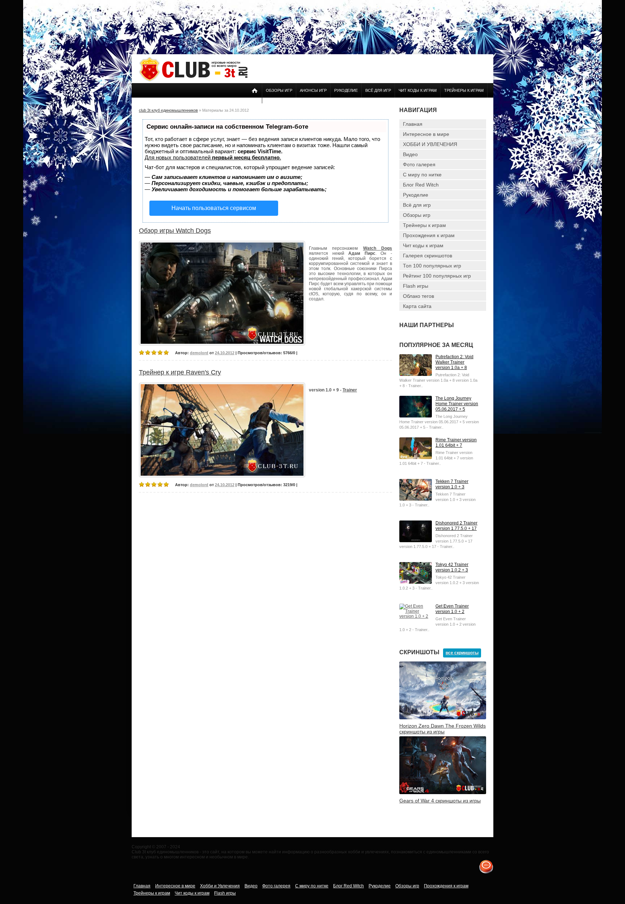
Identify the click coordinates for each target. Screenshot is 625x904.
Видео (410, 154)
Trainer (350, 390)
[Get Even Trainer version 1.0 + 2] (415, 616)
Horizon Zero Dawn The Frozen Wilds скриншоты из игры (442, 728)
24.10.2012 (224, 353)
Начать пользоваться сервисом (213, 208)
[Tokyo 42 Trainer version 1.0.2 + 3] (415, 582)
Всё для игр (378, 90)
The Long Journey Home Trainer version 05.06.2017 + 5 (456, 404)
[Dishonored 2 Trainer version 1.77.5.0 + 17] (415, 540)
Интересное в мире (426, 134)
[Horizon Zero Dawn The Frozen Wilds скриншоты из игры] (442, 717)
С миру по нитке (422, 174)
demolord (199, 353)
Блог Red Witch (421, 185)
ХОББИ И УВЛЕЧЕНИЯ (430, 144)
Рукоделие (346, 90)
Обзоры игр (279, 90)
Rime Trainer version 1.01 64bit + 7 (456, 442)
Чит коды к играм (418, 90)
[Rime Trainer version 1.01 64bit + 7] (415, 457)
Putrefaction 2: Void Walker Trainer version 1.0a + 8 (454, 362)
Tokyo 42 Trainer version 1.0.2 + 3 (451, 567)
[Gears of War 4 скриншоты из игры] (442, 792)
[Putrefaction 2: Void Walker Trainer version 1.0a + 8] (415, 374)
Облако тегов (418, 296)
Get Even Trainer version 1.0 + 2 (452, 609)
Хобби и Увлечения (220, 885)
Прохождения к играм (429, 235)
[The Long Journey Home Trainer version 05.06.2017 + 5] (415, 416)
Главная (412, 124)
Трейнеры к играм (464, 90)
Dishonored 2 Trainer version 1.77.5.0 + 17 (456, 525)
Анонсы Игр (313, 90)
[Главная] (193, 80)
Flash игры (415, 286)
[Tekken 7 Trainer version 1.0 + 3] (415, 499)
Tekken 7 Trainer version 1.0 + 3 (451, 484)
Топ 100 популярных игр (432, 266)
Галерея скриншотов (427, 255)
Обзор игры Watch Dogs (175, 230)
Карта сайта (417, 306)
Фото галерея (419, 164)
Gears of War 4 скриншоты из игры (440, 801)
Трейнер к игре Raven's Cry (180, 372)
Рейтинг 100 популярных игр (437, 276)
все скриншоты (462, 652)
